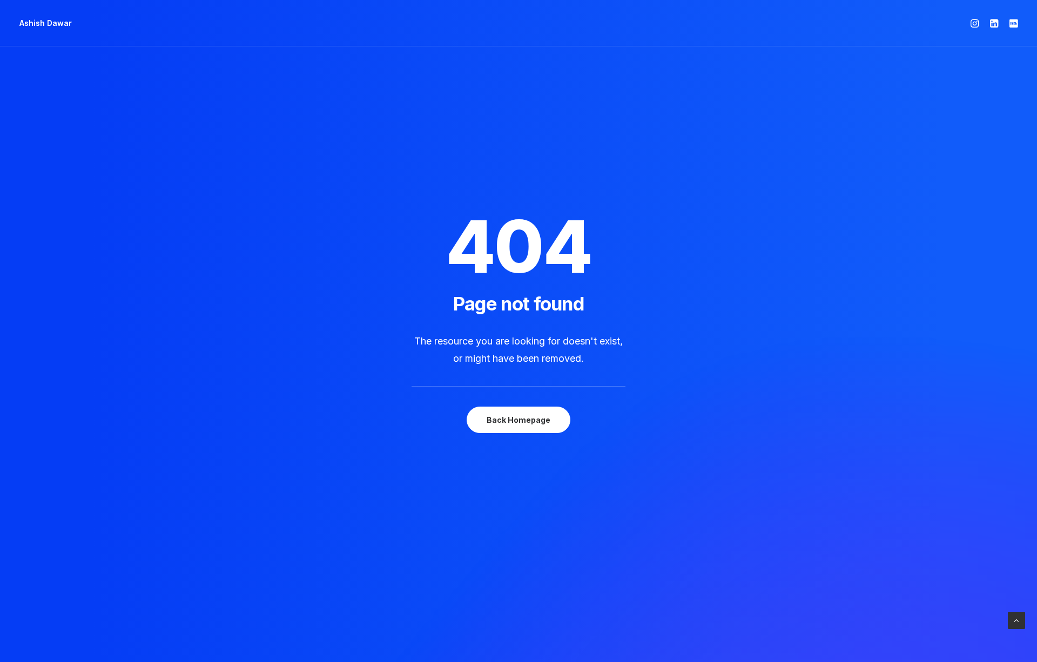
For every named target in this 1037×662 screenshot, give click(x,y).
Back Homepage (518, 419)
